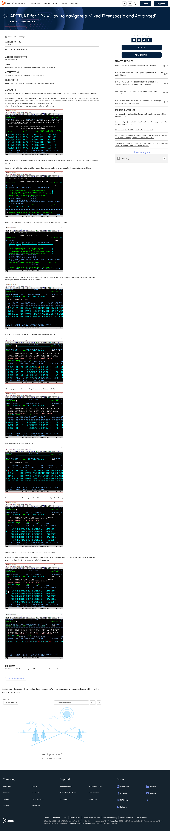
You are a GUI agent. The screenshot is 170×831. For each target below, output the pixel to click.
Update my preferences (91, 817)
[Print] (139, 40)
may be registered (87, 823)
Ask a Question (141, 55)
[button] (164, 158)
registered (73, 823)
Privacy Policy (75, 817)
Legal (65, 817)
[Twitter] (144, 40)
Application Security (110, 817)
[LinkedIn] (149, 40)
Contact (46, 817)
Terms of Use (114, 821)
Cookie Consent (141, 817)
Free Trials (56, 817)
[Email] (133, 40)
